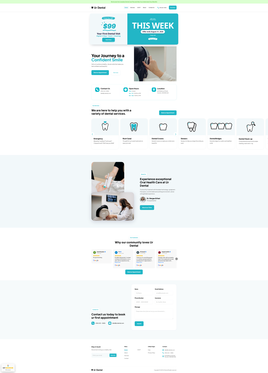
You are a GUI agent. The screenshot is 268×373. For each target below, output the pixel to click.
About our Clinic (147, 207)
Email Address (159, 289)
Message (137, 307)
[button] (92, 134)
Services (132, 7)
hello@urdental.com (106, 93)
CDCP (138, 7)
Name (136, 289)
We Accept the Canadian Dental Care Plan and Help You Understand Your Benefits (134, 2)
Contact (126, 358)
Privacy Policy (151, 353)
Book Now (172, 7)
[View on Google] (94, 252)
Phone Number (139, 298)
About (144, 7)
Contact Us (151, 7)
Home (126, 7)
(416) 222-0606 (161, 7)
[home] (98, 7)
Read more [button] (117, 262)
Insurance (158, 298)
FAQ (149, 350)
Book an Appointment (100, 72)
